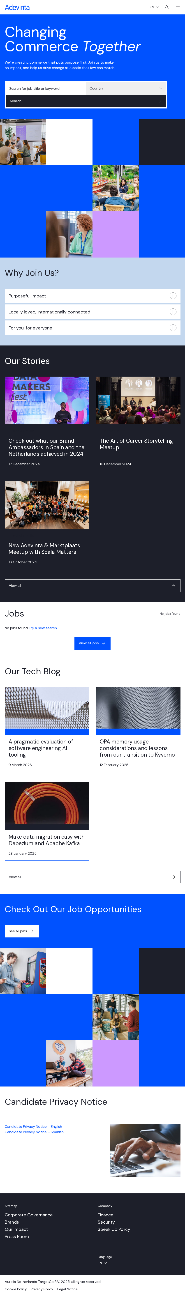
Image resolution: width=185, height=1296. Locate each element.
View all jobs (89, 643)
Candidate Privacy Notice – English (33, 1126)
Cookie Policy (16, 1289)
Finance (105, 1215)
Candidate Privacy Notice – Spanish (34, 1132)
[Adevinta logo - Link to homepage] (17, 7)
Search (15, 101)
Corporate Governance (29, 1215)
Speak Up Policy (114, 1229)
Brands (12, 1222)
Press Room (17, 1236)
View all (15, 585)
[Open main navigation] (175, 7)
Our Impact (16, 1229)
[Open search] (166, 7)
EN (156, 7)
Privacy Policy (42, 1289)
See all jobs (18, 931)
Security (106, 1222)
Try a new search (43, 628)
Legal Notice (67, 1289)
